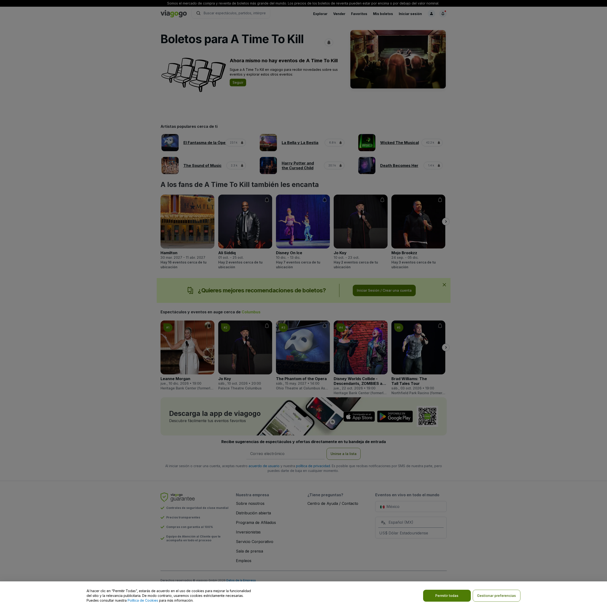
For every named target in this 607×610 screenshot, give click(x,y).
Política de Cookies (143, 600)
